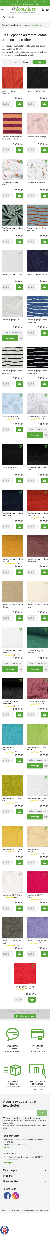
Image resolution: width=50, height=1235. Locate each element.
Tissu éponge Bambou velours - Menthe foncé (12, 229)
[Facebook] (7, 1199)
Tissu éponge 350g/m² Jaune (12, 849)
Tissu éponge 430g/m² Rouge (24, 986)
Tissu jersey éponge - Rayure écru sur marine (37, 372)
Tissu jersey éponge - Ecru (11, 320)
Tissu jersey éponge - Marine (37, 274)
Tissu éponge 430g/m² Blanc (12, 895)
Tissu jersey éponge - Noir (36, 91)
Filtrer (39, 62)
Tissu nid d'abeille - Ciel (10, 416)
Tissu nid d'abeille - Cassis (36, 701)
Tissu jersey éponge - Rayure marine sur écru (12, 372)
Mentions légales (23, 1210)
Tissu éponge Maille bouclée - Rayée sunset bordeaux (12, 138)
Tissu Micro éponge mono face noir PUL (11, 702)
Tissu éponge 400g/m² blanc (37, 416)
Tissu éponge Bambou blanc (36, 798)
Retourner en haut (26, 1016)
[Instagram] (15, 1199)
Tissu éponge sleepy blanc (36, 182)
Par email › (8, 1148)
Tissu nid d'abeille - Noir (10, 467)
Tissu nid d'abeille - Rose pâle (37, 137)
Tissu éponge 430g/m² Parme (37, 941)
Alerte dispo (10, 338)
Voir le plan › (8, 1163)
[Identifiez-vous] (43, 10)
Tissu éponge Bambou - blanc (12, 274)
